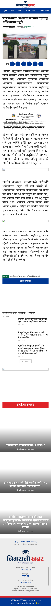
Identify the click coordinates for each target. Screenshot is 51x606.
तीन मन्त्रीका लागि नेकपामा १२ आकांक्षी (18, 313)
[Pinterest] (23, 64)
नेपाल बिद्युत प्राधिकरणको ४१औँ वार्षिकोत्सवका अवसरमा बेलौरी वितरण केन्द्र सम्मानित (33, 335)
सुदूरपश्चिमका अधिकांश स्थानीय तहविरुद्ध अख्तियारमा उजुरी (25, 276)
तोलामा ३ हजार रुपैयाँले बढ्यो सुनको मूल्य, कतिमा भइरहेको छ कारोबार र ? (33, 321)
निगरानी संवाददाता (9, 27)
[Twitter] (17, 64)
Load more (25, 361)
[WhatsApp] (29, 64)
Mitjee (37, 603)
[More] (40, 64)
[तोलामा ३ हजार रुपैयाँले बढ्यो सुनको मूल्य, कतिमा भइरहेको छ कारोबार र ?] (9, 323)
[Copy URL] (35, 64)
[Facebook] (12, 64)
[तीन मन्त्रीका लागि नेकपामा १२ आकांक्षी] (25, 298)
